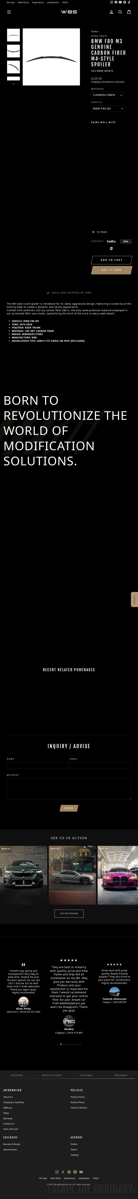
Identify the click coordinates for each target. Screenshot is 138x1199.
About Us (7, 1097)
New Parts (23, 2)
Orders (74, 1149)
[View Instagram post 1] (23, 875)
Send (69, 808)
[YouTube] (81, 1172)
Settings (75, 1155)
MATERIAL (98, 88)
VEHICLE (97, 102)
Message (13, 775)
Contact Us (8, 1124)
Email (74, 759)
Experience (38, 2)
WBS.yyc (7, 1108)
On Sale (11, 2)
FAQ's (65, 2)
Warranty (7, 1118)
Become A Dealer (12, 1144)
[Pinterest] (69, 1172)
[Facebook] (75, 1172)
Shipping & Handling (13, 1102)
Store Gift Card (10, 1129)
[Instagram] (57, 1172)
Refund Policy (78, 1102)
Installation (53, 2)
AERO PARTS (99, 36)
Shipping (95, 81)
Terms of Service (79, 1108)
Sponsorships (10, 1149)
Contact (134, 599)
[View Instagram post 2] (72, 875)
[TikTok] (63, 1172)
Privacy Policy (78, 1097)
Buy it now (112, 270)
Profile (74, 1144)
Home (94, 31)
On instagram (69, 913)
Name (10, 759)
